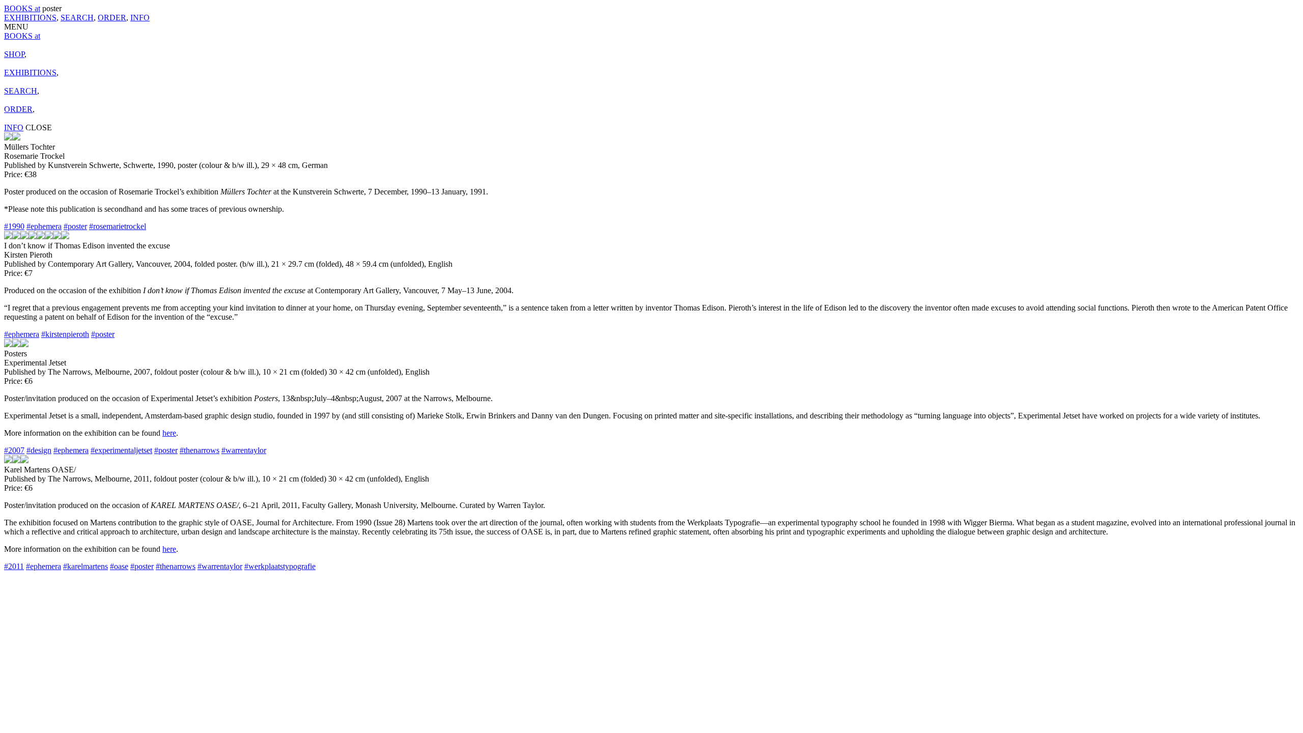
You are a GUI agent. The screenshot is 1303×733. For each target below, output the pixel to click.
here (169, 433)
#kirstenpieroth (65, 334)
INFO (140, 17)
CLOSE (38, 127)
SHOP (14, 54)
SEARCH (77, 17)
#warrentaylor (243, 450)
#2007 (14, 450)
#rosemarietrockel (117, 226)
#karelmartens (85, 566)
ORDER (112, 17)
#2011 (14, 566)
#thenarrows (199, 450)
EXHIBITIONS (30, 17)
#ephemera (44, 226)
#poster (75, 226)
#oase (119, 566)
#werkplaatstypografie (280, 566)
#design (38, 450)
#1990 (14, 226)
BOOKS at (22, 8)
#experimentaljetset (121, 450)
